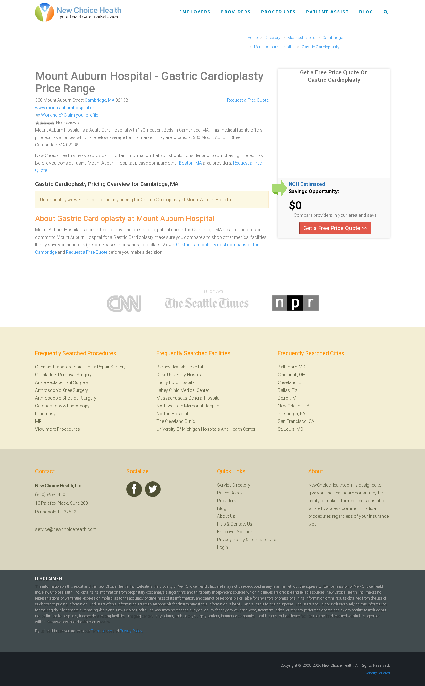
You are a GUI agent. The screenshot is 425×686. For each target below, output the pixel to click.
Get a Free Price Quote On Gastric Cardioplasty (334, 76)
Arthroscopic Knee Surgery (61, 390)
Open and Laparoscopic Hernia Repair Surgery (80, 366)
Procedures (278, 12)
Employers (195, 12)
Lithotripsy (45, 413)
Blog (366, 12)
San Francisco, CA (296, 421)
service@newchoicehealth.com (66, 529)
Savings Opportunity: (314, 191)
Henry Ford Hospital (176, 382)
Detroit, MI (287, 398)
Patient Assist (327, 12)
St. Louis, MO (290, 429)
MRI (39, 421)
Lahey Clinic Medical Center (182, 390)
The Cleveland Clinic (175, 421)
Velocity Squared (377, 673)
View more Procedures (57, 429)
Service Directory (233, 485)
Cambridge (95, 100)
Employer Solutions (236, 531)
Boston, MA (190, 162)
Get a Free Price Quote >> (335, 228)
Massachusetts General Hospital (188, 398)
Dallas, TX (287, 390)
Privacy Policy (231, 539)
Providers (236, 12)
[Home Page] (78, 12)
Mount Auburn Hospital (93, 76)
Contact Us (241, 523)
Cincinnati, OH (291, 374)
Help (221, 523)
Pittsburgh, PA (291, 413)
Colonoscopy (48, 405)
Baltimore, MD (291, 366)
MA (111, 100)
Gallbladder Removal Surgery (63, 374)
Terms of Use (263, 539)
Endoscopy (78, 405)
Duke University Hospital (179, 374)
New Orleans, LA (294, 405)
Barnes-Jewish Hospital (179, 366)
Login (222, 547)
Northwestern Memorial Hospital (188, 405)
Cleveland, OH (291, 382)
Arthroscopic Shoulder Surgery (65, 398)
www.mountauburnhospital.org (66, 107)
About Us (226, 516)
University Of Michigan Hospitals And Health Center (205, 429)
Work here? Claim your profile (69, 115)
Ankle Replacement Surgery (61, 382)
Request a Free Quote (248, 100)
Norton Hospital (172, 413)
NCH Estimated (307, 184)
